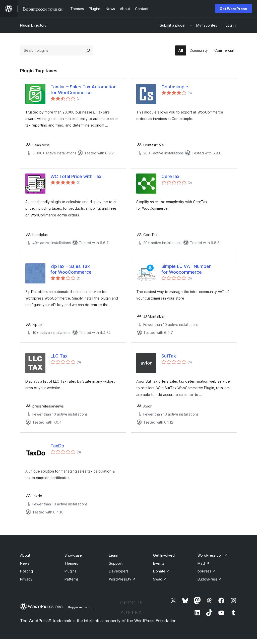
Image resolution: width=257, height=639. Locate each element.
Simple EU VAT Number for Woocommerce (186, 269)
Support (115, 563)
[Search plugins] (88, 50)
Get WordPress (233, 9)
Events (158, 563)
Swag (160, 579)
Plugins (70, 571)
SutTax (168, 356)
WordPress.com (213, 555)
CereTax (170, 176)
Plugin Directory (33, 25)
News (24, 563)
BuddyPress (210, 579)
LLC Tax (59, 356)
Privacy (26, 579)
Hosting (26, 571)
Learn (113, 555)
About (25, 555)
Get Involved (164, 555)
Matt (203, 563)
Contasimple (174, 86)
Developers (118, 571)
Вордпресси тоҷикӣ (84, 607)
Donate (161, 571)
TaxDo (57, 445)
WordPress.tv (122, 579)
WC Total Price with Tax (75, 176)
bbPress (207, 571)
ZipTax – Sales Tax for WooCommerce (71, 269)
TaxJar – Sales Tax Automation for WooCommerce (83, 89)
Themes (71, 563)
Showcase (73, 555)
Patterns (72, 579)
